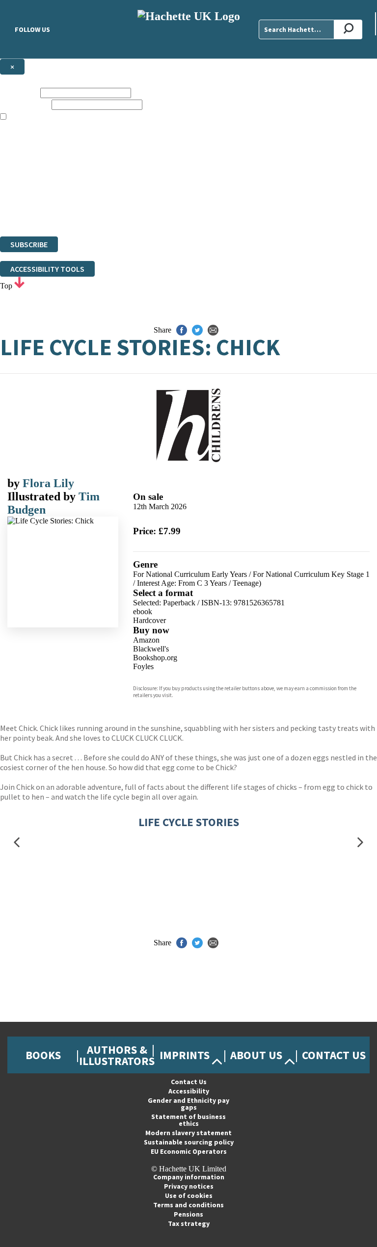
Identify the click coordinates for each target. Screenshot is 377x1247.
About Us (256, 1055)
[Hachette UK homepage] (188, 29)
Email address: (25, 104)
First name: (19, 92)
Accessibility (188, 1091)
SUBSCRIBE (29, 244)
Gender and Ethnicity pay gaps (188, 1104)
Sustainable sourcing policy (189, 1142)
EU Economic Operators (189, 1151)
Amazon (146, 640)
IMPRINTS (185, 1055)
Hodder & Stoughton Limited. (114, 196)
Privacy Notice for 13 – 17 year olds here (311, 152)
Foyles (143, 666)
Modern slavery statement (188, 1132)
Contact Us (334, 1055)
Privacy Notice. (193, 214)
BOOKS (43, 1055)
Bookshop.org (155, 657)
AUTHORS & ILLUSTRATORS (117, 1055)
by (15, 483)
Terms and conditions (188, 1204)
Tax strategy (189, 1223)
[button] (17, 842)
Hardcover (149, 620)
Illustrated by (43, 496)
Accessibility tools (47, 269)
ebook (142, 611)
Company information (188, 1176)
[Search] (348, 29)
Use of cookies (189, 1195)
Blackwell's (151, 649)
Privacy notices (189, 1186)
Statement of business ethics (188, 1120)
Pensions (188, 1214)
